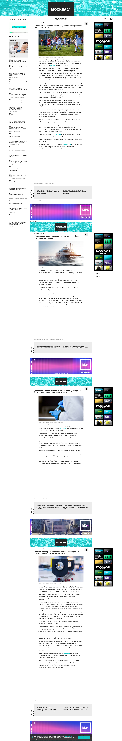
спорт (10, 191)
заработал (67, 654)
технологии (16, 84)
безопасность (12, 77)
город (15, 69)
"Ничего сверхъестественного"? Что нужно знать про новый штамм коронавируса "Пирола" (49, 507)
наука (10, 218)
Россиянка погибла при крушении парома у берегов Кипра (17, 135)
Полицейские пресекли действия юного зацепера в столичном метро (18, 101)
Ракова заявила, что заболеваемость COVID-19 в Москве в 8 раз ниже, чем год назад (75, 507)
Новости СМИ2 (33, 221)
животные (18, 178)
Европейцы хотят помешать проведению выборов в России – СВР (17, 61)
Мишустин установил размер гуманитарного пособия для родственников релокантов (15, 108)
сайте (68, 294)
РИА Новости (63, 428)
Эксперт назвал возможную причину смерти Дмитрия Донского (17, 216)
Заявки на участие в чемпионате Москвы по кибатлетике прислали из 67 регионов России (18, 82)
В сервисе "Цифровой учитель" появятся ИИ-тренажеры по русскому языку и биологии (17, 196)
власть (10, 111)
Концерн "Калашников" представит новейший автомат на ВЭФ (17, 182)
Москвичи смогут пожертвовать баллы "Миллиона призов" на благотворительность (18, 209)
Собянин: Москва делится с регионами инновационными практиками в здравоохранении (18, 55)
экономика (41, 717)
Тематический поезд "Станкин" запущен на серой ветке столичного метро (17, 129)
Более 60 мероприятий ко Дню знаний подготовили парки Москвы (18, 67)
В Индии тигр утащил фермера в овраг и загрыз (18, 176)
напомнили (64, 297)
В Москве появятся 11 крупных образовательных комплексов (16, 202)
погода (15, 150)
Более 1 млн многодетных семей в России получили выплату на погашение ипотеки (18, 155)
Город (46, 23)
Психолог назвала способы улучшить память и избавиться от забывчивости (18, 121)
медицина (16, 172)
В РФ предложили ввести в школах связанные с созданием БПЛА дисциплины (75, 347)
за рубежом (22, 178)
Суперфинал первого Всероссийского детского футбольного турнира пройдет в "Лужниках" (75, 191)
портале (52, 65)
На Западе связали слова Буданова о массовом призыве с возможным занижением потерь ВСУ (17, 223)
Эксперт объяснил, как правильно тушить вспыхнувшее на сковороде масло (17, 74)
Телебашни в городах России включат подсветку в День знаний (18, 162)
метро (17, 103)
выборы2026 (14, 212)
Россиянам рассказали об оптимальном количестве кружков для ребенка (48, 347)
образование (11, 97)
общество (11, 69)
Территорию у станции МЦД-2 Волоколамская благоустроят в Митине (18, 89)
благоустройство (15, 91)
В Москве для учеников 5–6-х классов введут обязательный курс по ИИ (17, 95)
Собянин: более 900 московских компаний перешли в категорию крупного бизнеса (75, 708)
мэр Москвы (11, 172)
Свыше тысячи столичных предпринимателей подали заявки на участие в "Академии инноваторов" (47, 709)
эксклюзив (22, 150)
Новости (14, 36)
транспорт (11, 131)
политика (11, 63)
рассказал (77, 460)
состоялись (67, 144)
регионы (17, 144)
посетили (58, 134)
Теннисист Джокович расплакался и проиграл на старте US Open (17, 189)
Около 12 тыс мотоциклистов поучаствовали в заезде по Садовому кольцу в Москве (47, 191)
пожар (17, 77)
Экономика (47, 549)
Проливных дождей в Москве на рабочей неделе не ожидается (16, 148)
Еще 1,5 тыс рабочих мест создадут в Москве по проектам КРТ (17, 115)
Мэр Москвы (13, 40)
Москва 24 (61, 19)
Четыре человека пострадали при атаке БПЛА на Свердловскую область (18, 142)
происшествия (12, 103)
